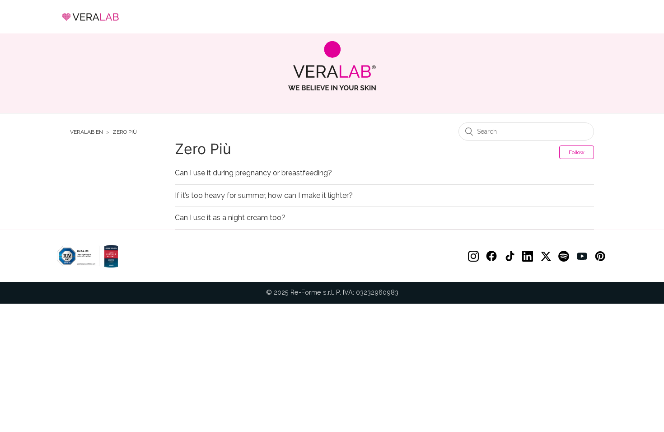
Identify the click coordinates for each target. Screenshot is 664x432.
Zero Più (124, 132)
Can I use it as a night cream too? (230, 218)
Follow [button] (577, 152)
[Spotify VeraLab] (564, 256)
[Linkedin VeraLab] (528, 256)
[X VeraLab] (546, 256)
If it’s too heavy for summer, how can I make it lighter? (264, 196)
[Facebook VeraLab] (491, 256)
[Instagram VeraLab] (473, 256)
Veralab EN (86, 132)
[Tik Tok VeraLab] (509, 256)
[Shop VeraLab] (332, 66)
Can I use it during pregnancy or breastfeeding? (253, 173)
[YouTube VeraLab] (582, 256)
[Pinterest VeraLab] (600, 256)
